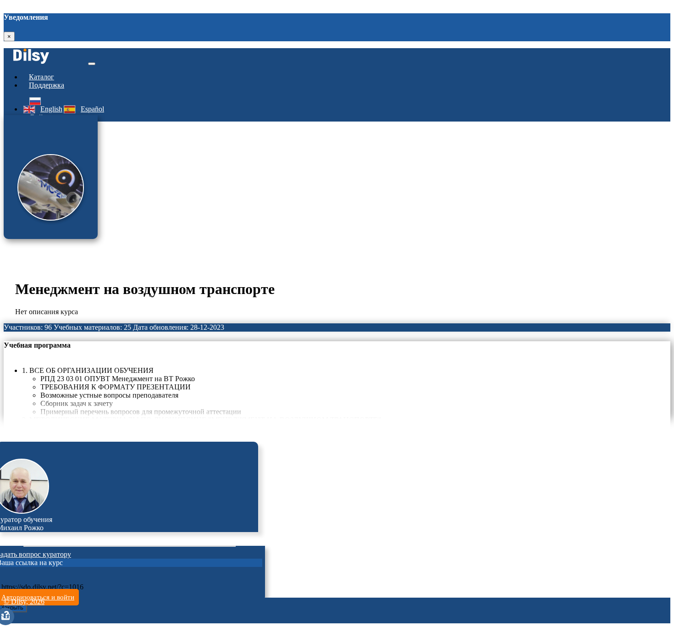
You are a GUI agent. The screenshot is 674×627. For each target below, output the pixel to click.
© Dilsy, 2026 (24, 601)
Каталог (41, 77)
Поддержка (46, 85)
